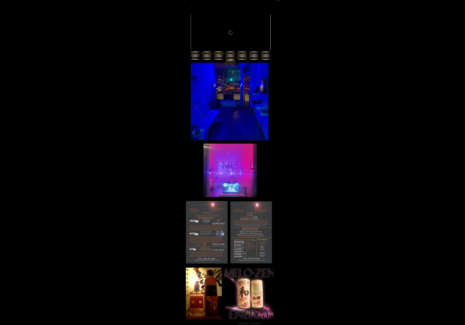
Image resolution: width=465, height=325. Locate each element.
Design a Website (243, 323)
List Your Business (256, 323)
